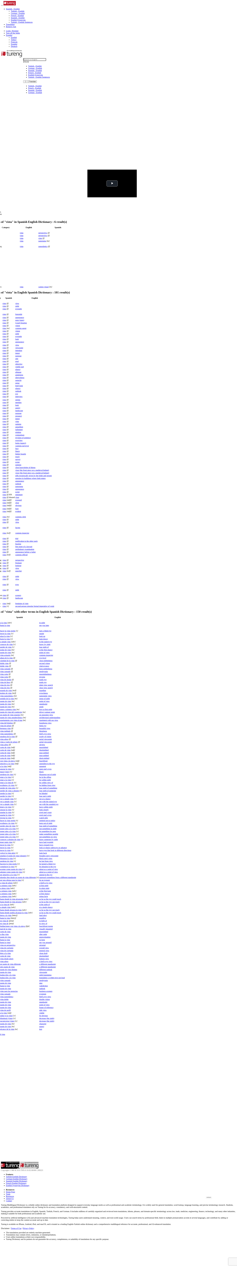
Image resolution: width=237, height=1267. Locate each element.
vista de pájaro (5, 726)
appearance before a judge (25, 552)
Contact (9, 1201)
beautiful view (44, 728)
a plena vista (5, 888)
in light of (43, 921)
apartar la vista (5, 812)
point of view (44, 652)
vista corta (4, 674)
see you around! (45, 942)
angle (41, 707)
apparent (42, 766)
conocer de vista (6, 644)
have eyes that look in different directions (55, 850)
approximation (44, 937)
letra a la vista (5, 953)
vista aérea (4, 739)
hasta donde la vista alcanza (11, 902)
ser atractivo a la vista (8, 875)
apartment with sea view (48, 720)
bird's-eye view (45, 997)
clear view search (46, 688)
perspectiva (42, 233)
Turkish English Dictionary (16, 1177)
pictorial (42, 945)
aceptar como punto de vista (11, 869)
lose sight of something (48, 788)
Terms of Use (16, 1228)
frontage (18, 563)
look (17, 339)
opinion (18, 424)
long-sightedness (45, 669)
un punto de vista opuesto (10, 715)
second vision (44, 663)
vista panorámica (6, 696)
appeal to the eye (45, 875)
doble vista (4, 663)
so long (42, 940)
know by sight (44, 644)
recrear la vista (5, 818)
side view (43, 1010)
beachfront (43, 761)
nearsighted (43, 747)
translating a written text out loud (52, 978)
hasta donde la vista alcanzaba (11, 899)
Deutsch (14, 46)
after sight (43, 934)
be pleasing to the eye (47, 867)
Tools (8, 1194)
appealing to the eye (47, 764)
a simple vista (5, 642)
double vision (44, 999)
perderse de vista (6, 774)
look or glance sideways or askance (53, 848)
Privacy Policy (28, 1228)
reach (17, 457)
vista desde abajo (6, 959)
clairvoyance (44, 666)
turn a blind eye (45, 631)
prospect (18, 416)
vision (17, 326)
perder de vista (5, 647)
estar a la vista (5, 777)
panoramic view (45, 696)
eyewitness (43, 693)
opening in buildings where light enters (30, 478)
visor (17, 497)
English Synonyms (18, 20)
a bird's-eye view (45, 883)
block (41, 772)
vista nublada (5, 731)
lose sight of (44, 647)
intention (18, 350)
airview (42, 745)
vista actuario (5, 655)
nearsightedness (45, 674)
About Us (10, 1199)
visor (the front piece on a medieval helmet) (32, 470)
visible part (19, 367)
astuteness (19, 375)
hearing (18, 544)
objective (18, 364)
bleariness (43, 731)
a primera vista (5, 886)
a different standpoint (47, 964)
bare (17, 509)
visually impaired (46, 929)
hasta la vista (5, 625)
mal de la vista (5, 929)
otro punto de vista (7, 967)
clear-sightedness (45, 661)
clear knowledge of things (25, 467)
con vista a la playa (7, 761)
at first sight (43, 886)
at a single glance (46, 907)
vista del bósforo (6, 723)
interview (19, 397)
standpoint (43, 704)
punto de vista (5, 652)
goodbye (42, 918)
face (17, 449)
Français (14, 42)
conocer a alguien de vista (10, 839)
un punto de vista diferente (10, 964)
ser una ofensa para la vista (10, 880)
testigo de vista (6, 693)
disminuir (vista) (6, 1018)
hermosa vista (5, 728)
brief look (19, 386)
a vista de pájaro (6, 883)
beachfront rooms (46, 926)
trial (16, 538)
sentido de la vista (7, 699)
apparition (19, 427)
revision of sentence (23, 438)
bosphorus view (45, 723)
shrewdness (19, 378)
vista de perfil (5, 1010)
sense (17, 383)
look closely (44, 810)
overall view (44, 948)
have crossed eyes (46, 845)
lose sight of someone (47, 791)
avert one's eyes (45, 815)
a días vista (4, 934)
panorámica (42, 246)
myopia (42, 677)
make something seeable (48, 834)
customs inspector (22, 533)
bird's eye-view (45, 734)
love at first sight (45, 709)
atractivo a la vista (7, 764)
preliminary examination (24, 549)
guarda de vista (6, 690)
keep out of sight (45, 823)
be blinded (43, 793)
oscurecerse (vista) (7, 1021)
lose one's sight (45, 796)
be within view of (46, 783)
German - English (18, 13)
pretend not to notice (47, 820)
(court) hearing (21, 323)
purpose (18, 356)
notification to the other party (26, 541)
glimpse (18, 372)
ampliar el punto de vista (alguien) (13, 856)
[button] (13, 9)
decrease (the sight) (46, 1018)
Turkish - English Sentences (22, 22)
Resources (10, 1196)
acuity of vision (45, 736)
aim (16, 359)
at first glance (44, 894)
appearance (19, 317)
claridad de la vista (7, 661)
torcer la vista (5, 634)
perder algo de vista (7, 826)
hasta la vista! (5, 942)
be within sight (45, 780)
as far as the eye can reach (49, 902)
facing (17, 528)
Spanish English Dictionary (16, 1181)
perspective (19, 560)
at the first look (45, 891)
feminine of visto (21, 603)
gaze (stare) (19, 320)
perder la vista (5, 793)
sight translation (45, 975)
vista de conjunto (6, 948)
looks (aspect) (20, 443)
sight (17, 306)
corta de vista (5, 753)
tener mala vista (6, 842)
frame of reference (46, 1007)
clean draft (43, 953)
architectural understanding (49, 718)
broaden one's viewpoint (48, 856)
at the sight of (44, 905)
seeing (17, 400)
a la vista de (4, 905)
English (14, 37)
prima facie (43, 896)
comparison (19, 435)
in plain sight (44, 888)
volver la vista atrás (7, 853)
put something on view (48, 837)
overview (19, 440)
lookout (18, 566)
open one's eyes (45, 769)
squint (41, 634)
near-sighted (44, 753)
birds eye (42, 726)
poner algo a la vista (8, 829)
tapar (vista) (4, 772)
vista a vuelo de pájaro (9, 742)
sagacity (18, 380)
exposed (18, 500)
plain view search (46, 685)
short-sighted (44, 758)
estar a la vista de (6, 783)
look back (43, 853)
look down (43, 639)
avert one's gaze (45, 812)
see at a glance (44, 799)
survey (17, 459)
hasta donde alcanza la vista (11, 910)
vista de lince (5, 682)
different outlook (45, 970)
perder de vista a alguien (9, 791)
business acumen (45, 991)
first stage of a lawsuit (23, 547)
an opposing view (46, 715)
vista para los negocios (9, 991)
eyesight (18, 309)
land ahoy (43, 915)
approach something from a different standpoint (57, 877)
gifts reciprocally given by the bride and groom (33, 476)
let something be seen (47, 831)
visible (41, 1013)
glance (17, 369)
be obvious (43, 1016)
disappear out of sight (47, 774)
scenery (18, 595)
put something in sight (47, 829)
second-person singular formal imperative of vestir (34, 606)
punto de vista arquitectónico (11, 718)
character (42, 1024)
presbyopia (43, 671)
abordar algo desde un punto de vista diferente (18, 877)
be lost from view (46, 861)
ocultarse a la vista (7, 785)
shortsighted (44, 750)
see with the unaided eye (48, 804)
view (17, 303)
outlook (18, 391)
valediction (43, 986)
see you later (44, 625)
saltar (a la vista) (6, 1016)
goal (17, 361)
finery (17, 451)
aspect (17, 408)
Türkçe (13, 40)
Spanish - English (18, 18)
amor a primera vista (8, 709)
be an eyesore (44, 880)
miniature (19, 495)
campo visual (43, 287)
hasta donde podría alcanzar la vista (14, 913)
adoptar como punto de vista (11, 872)
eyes (17, 584)
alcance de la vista (7, 1029)
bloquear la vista (6, 858)
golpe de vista (5, 650)
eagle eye (43, 680)
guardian (42, 690)
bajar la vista (5, 639)
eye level (42, 658)
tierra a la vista (5, 915)
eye (16, 394)
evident (18, 511)
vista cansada (5, 669)
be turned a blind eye (47, 864)
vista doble (4, 999)
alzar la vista (5, 636)
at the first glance (45, 650)
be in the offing (45, 777)
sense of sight (44, 699)
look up (42, 636)
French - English (17, 16)
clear (17, 503)
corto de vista (5, 747)
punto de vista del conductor (11, 712)
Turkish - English (17, 11)
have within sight (46, 807)
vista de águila (5, 680)
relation (18, 432)
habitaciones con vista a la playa (12, 926)
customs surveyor (22, 446)
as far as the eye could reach (50, 899)
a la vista (3, 623)
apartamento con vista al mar (11, 720)
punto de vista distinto (8, 970)
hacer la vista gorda (7, 631)
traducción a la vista (8, 975)
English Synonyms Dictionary (17, 1185)
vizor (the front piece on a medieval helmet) (32, 473)
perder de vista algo (7, 788)
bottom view (44, 959)
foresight (18, 314)
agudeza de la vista (7, 736)
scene (17, 462)
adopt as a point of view (48, 869)
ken (40, 1029)
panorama (42, 241)
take (40, 983)
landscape (19, 411)
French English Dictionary (16, 1183)
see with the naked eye (48, 802)
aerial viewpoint (45, 739)
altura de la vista (6, 658)
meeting (18, 402)
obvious (18, 505)
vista (21, 233)
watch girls (43, 818)
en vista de (4, 921)
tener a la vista (5, 807)
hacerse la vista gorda (8, 864)
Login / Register (12, 31)
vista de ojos (5, 685)
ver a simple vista (7, 799)
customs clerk (20, 517)
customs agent (20, 328)
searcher (18, 571)
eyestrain (42, 994)
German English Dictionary (16, 1179)
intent (17, 353)
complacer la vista (7, 867)
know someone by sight (48, 839)
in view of (43, 923)
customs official (21, 555)
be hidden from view (47, 785)
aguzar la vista (5, 769)
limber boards (20, 454)
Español (14, 44)
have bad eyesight (46, 842)
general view (44, 951)
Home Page (10, 1192)
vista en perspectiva (7, 945)
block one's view (45, 858)
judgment (19, 430)
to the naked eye (45, 642)
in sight (42, 623)
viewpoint (19, 348)
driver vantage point (47, 712)
